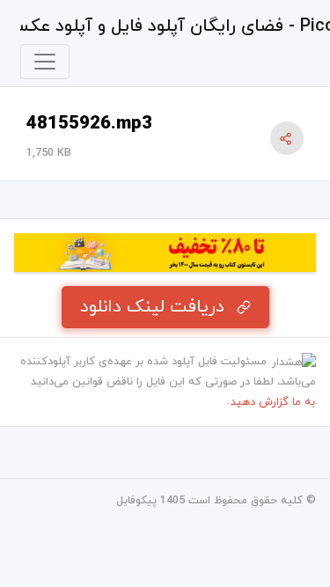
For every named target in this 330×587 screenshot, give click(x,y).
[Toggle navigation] (45, 61)
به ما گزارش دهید (273, 402)
